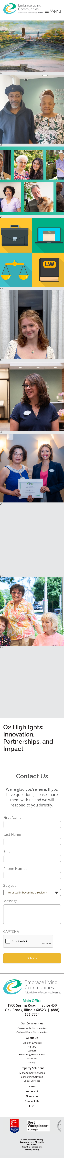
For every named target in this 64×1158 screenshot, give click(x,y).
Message (10, 901)
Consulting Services (32, 1076)
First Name (12, 817)
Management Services (32, 1072)
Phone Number (16, 868)
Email (7, 851)
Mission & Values (32, 1042)
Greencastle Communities (32, 1028)
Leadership (32, 1091)
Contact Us (32, 1101)
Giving (32, 1062)
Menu (55, 11)
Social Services (32, 1080)
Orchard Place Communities (32, 1032)
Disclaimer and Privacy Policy (34, 1148)
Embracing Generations (32, 1054)
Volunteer (32, 1058)
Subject (9, 885)
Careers (32, 1050)
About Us (32, 1038)
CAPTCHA (11, 931)
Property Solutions (32, 1068)
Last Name (12, 834)
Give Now (32, 1096)
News (32, 1086)
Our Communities (32, 1023)
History (32, 1046)
